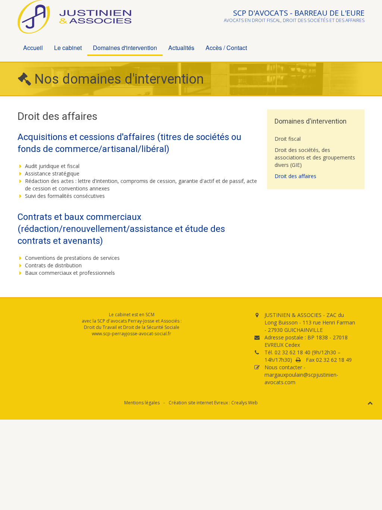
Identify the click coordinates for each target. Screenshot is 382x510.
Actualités (181, 47)
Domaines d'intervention (125, 47)
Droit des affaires (295, 176)
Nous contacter (283, 367)
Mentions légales (142, 402)
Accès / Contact (226, 47)
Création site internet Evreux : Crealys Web (213, 402)
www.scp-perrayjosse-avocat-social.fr (131, 333)
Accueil (33, 47)
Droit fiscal (288, 138)
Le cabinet (68, 47)
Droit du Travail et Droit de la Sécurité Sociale (131, 327)
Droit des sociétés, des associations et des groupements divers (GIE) (315, 157)
